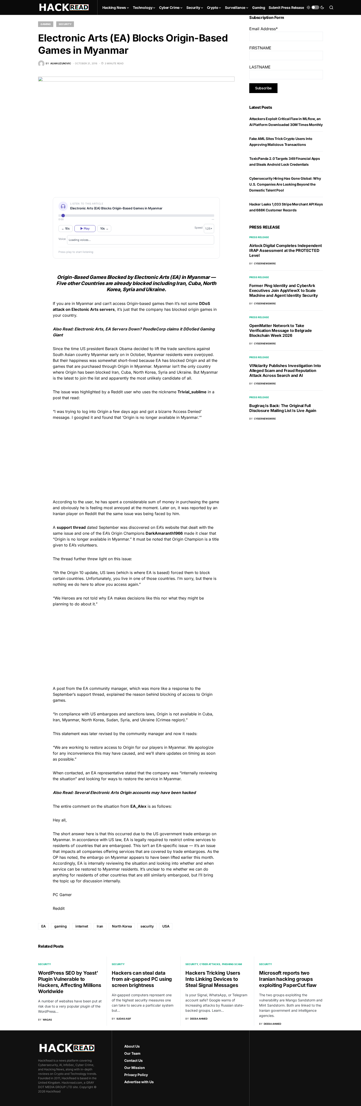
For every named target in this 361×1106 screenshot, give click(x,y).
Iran (100, 926)
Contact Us (133, 1060)
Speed (198, 227)
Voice (62, 239)
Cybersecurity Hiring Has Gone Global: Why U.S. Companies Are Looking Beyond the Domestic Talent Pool (285, 184)
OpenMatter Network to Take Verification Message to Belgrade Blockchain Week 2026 (280, 330)
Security (65, 24)
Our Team (132, 1053)
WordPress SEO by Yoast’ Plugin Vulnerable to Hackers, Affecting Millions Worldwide (69, 982)
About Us (132, 1046)
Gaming (46, 24)
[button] (315, 7)
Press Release (259, 237)
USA (165, 926)
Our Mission (134, 1067)
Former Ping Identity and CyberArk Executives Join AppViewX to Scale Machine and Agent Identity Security (283, 290)
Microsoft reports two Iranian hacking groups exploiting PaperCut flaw (288, 979)
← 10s (65, 228)
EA (43, 926)
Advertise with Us (139, 1082)
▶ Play (84, 228)
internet (81, 926)
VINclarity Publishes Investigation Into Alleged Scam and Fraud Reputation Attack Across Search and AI (285, 370)
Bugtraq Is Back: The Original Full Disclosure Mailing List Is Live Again (282, 408)
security (146, 926)
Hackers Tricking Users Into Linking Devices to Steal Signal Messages (212, 979)
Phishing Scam (232, 964)
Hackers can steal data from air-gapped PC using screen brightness (142, 979)
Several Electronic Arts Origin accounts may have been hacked (135, 792)
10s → (104, 228)
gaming (60, 926)
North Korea (122, 926)
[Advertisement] (136, 459)
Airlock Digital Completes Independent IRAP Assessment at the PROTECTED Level (285, 250)
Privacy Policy (136, 1075)
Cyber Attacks (209, 964)
